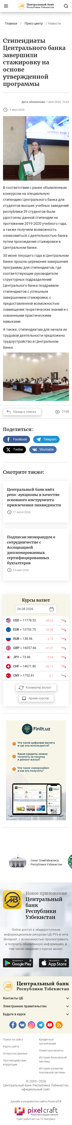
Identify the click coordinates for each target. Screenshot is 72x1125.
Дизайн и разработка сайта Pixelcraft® (36, 1101)
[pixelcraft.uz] (36, 1110)
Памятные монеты (51, 1050)
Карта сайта (11, 1046)
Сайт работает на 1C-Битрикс (36, 1119)
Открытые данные (15, 1053)
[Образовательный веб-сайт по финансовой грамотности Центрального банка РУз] (36, 770)
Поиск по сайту (13, 1039)
